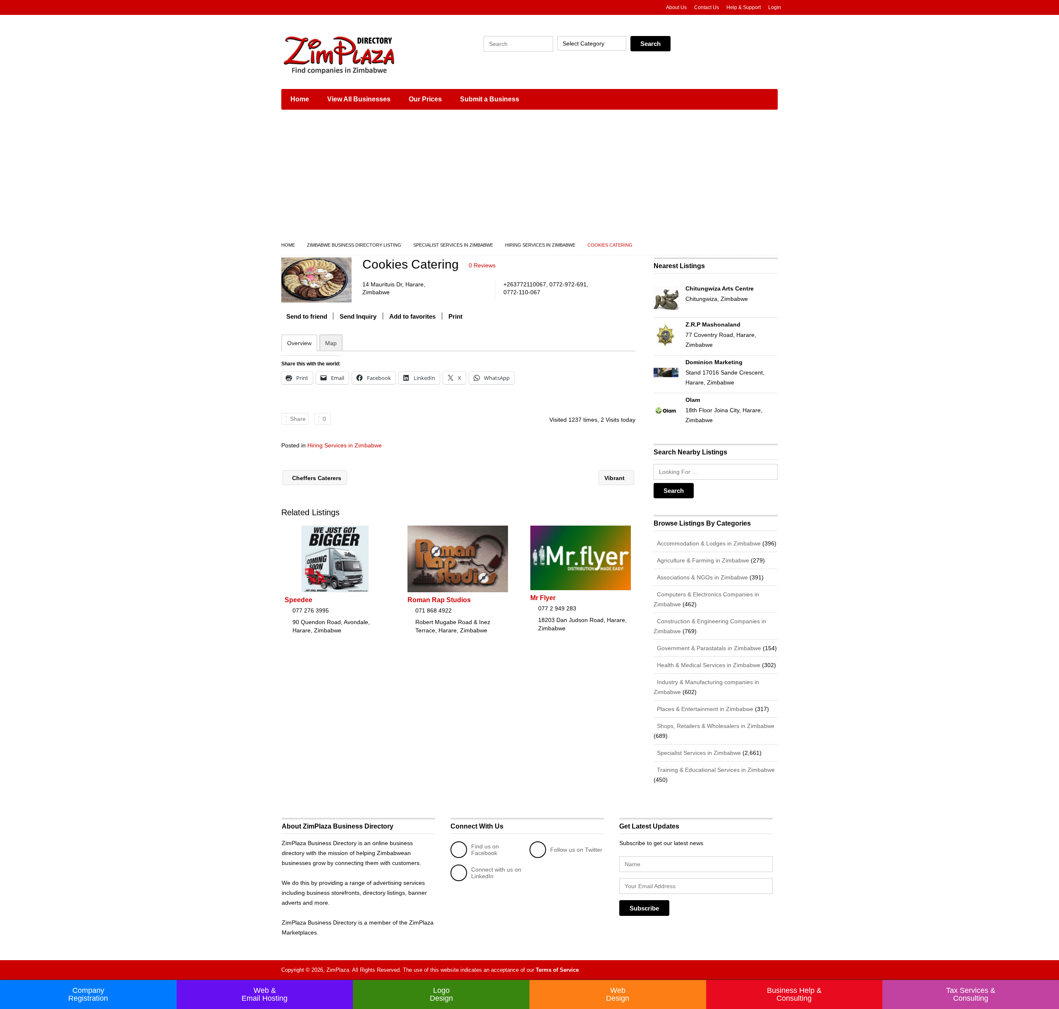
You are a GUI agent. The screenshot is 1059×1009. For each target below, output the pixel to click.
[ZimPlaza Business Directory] (359, 54)
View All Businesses (359, 99)
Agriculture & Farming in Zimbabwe (702, 560)
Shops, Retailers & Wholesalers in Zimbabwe (714, 726)
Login (774, 7)
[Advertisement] (529, 178)
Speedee (298, 599)
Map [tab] (331, 343)
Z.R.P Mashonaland (712, 324)
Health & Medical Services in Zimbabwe (707, 665)
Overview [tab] (299, 343)
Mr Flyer (543, 597)
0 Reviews (482, 265)
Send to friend (306, 316)
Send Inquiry (358, 316)
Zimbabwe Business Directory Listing (354, 245)
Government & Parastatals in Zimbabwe (708, 648)
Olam (692, 399)
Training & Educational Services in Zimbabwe (715, 769)
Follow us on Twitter (576, 849)
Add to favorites (412, 316)
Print (455, 316)
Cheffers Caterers (315, 478)
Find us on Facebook (485, 849)
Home (299, 99)
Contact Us (706, 7)
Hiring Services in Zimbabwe (540, 245)
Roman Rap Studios (439, 599)
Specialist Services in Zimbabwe (453, 245)
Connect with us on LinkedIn (496, 872)
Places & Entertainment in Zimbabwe (704, 709)
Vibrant (615, 478)
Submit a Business (489, 99)
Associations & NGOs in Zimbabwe (701, 577)
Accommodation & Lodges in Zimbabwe (708, 543)
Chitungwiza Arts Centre (719, 288)
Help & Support (743, 7)
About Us (676, 7)
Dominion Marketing (714, 362)
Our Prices (425, 99)
